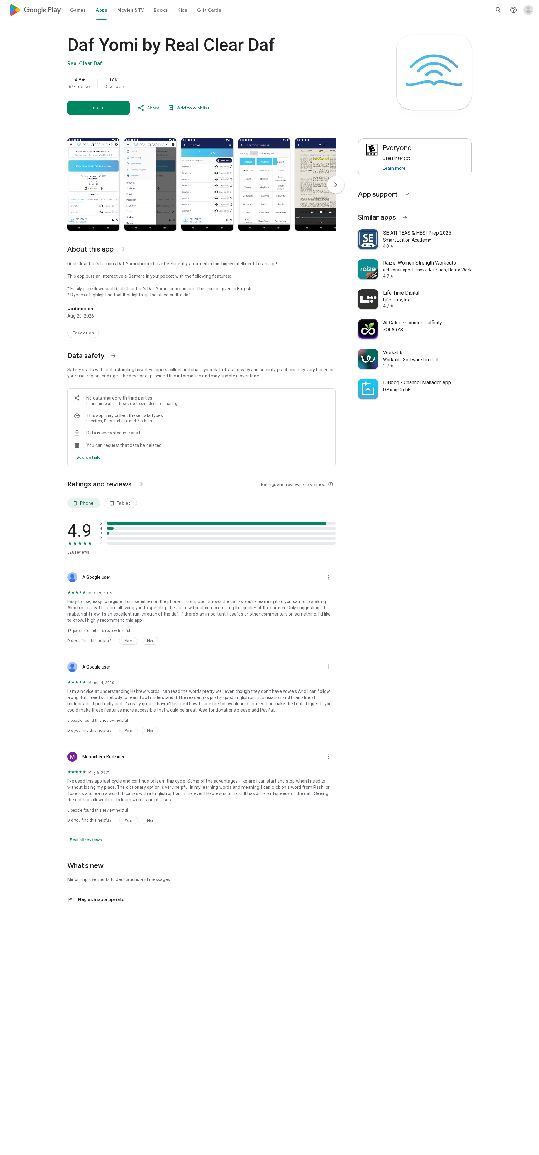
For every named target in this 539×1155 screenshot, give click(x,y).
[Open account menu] (528, 9)
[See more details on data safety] (88, 457)
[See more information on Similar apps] (404, 217)
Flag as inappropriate (95, 899)
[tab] (78, 10)
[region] (192, 83)
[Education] (83, 333)
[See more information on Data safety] (113, 355)
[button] (93, 184)
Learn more (96, 403)
